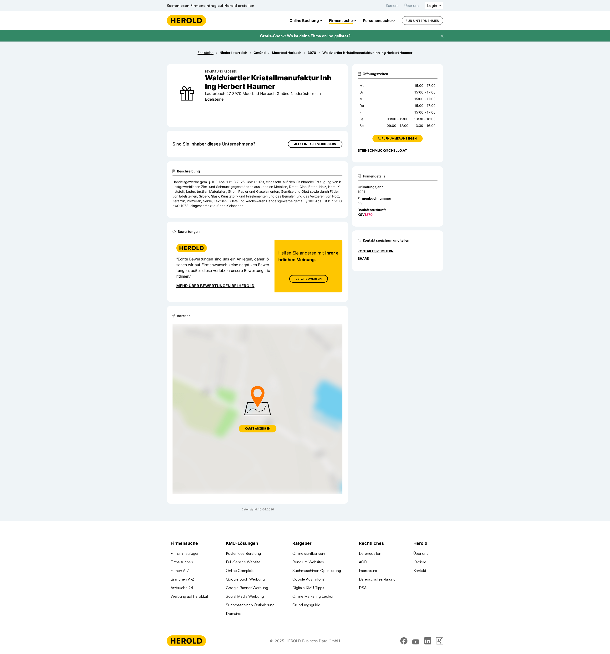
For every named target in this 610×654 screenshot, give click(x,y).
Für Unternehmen (422, 21)
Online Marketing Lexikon (313, 596)
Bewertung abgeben (221, 71)
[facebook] (403, 641)
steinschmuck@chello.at (382, 150)
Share (363, 258)
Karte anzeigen (257, 428)
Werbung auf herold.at (189, 596)
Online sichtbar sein (308, 553)
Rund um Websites (308, 562)
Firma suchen (182, 562)
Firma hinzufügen (185, 553)
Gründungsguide (306, 604)
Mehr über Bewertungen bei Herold (215, 285)
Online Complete (240, 570)
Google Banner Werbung (247, 587)
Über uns (411, 5)
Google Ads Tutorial (308, 579)
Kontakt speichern (375, 251)
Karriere (392, 5)
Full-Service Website (243, 562)
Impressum (368, 570)
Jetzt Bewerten (308, 278)
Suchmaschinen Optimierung (250, 604)
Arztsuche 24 (182, 587)
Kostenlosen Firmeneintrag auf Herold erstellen (210, 5)
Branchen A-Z (182, 579)
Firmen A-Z (180, 570)
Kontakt (419, 570)
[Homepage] (186, 20)
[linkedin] (427, 641)
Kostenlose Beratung (243, 553)
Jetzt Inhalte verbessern (315, 144)
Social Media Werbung (245, 596)
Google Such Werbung (245, 579)
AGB (363, 562)
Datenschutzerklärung (377, 579)
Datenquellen (370, 553)
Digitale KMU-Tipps (308, 587)
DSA (362, 587)
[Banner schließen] (442, 36)
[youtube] (415, 641)
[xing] (439, 641)
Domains (233, 613)
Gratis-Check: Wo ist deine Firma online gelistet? (305, 35)
